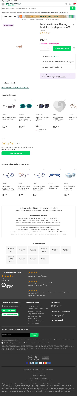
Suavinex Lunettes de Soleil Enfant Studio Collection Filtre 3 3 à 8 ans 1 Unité (37, 229)
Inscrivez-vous (34, 335)
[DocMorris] (13, 4)
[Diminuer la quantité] (42, 48)
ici (25, 349)
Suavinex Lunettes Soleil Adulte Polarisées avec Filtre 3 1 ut (37, 227)
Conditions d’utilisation (38, 375)
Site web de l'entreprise (35, 321)
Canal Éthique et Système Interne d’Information (38, 380)
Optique (12, 12)
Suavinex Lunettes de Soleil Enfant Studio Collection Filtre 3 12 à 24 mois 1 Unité (38, 223)
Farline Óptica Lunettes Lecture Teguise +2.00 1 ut (24, 232)
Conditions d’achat (38, 377)
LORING (42, 30)
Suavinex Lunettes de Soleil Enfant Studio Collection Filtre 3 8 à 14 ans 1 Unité (37, 220)
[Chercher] (72, 8)
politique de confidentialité (17, 343)
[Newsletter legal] (3, 343)
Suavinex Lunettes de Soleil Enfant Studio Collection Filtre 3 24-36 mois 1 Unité (38, 225)
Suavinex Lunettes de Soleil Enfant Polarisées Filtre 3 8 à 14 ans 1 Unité (37, 218)
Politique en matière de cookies (38, 378)
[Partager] (73, 25)
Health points (32, 318)
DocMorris (6, 12)
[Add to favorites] (73, 48)
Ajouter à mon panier (62, 48)
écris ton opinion (16, 153)
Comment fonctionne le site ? (38, 309)
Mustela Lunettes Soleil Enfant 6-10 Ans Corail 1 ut (52, 234)
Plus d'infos (62, 77)
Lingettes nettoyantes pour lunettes (31, 210)
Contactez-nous (9, 310)
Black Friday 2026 (33, 323)
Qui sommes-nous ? (35, 306)
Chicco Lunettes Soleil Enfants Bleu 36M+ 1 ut (23, 234)
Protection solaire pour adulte (30, 12)
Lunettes (18, 12)
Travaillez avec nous (34, 311)
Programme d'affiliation (36, 314)
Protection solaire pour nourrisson (52, 210)
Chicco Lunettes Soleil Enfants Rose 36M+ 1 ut (52, 232)
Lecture (17, 210)
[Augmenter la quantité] (48, 48)
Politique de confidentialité (38, 374)
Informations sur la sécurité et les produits (15, 87)
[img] (19, 46)
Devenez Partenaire (34, 316)
